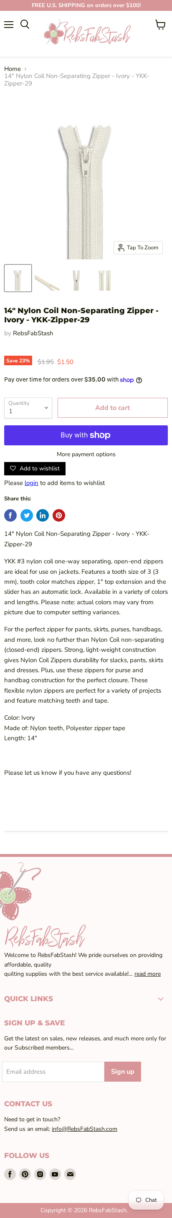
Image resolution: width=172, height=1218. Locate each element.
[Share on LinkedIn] (42, 515)
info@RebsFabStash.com (84, 1129)
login (31, 483)
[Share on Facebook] (10, 515)
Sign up (122, 1071)
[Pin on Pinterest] (59, 515)
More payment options (86, 454)
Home (12, 69)
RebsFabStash (33, 333)
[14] (18, 278)
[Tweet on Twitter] (26, 515)
